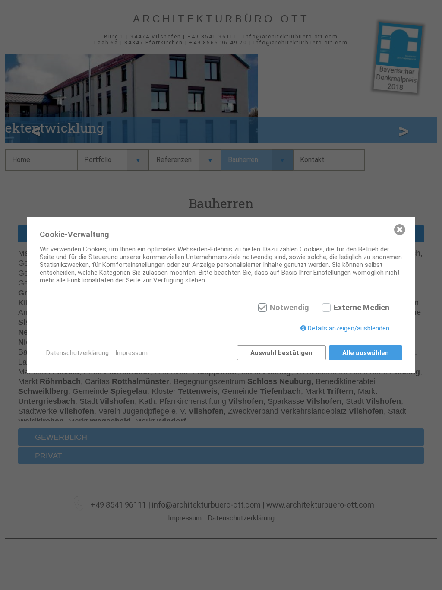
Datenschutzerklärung (77, 353)
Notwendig (289, 307)
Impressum (131, 353)
